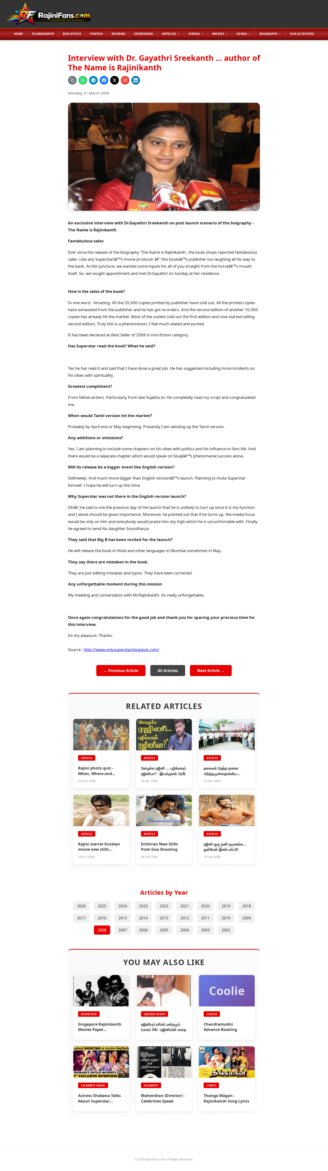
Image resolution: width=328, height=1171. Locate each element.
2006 (143, 930)
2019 (226, 906)
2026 (81, 906)
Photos (96, 34)
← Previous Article (120, 670)
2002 (226, 930)
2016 (102, 918)
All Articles (168, 670)
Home (18, 34)
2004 (184, 930)
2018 (246, 906)
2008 (102, 930)
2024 (122, 906)
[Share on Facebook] (104, 80)
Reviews (118, 34)
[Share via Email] (125, 80)
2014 (143, 918)
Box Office (72, 34)
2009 (246, 918)
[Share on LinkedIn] (135, 80)
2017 (81, 918)
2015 (122, 918)
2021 (184, 906)
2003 (205, 930)
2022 (164, 906)
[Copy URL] (72, 80)
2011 (205, 918)
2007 (122, 930)
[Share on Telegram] (93, 80)
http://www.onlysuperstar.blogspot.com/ (121, 649)
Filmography (43, 34)
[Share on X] (114, 80)
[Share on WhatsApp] (83, 80)
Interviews (143, 34)
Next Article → (211, 670)
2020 (205, 906)
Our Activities (302, 34)
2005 (164, 930)
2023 (143, 906)
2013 (164, 918)
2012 (184, 918)
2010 (226, 918)
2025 (102, 906)
